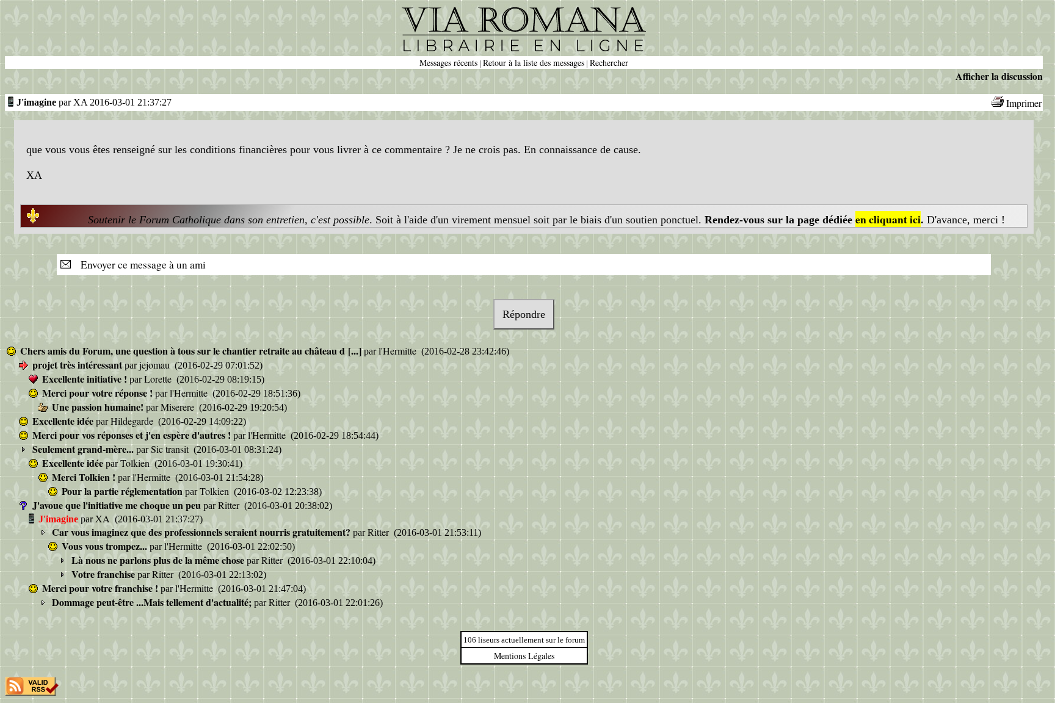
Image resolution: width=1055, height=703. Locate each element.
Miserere (179, 406)
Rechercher (609, 62)
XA (103, 518)
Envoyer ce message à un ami (139, 265)
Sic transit (171, 448)
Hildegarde (133, 420)
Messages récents (448, 62)
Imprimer (1024, 102)
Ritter (230, 505)
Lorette (159, 378)
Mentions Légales (524, 656)
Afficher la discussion (999, 76)
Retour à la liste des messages (533, 62)
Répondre (523, 314)
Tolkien (136, 462)
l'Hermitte (399, 350)
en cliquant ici (888, 219)
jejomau (155, 364)
